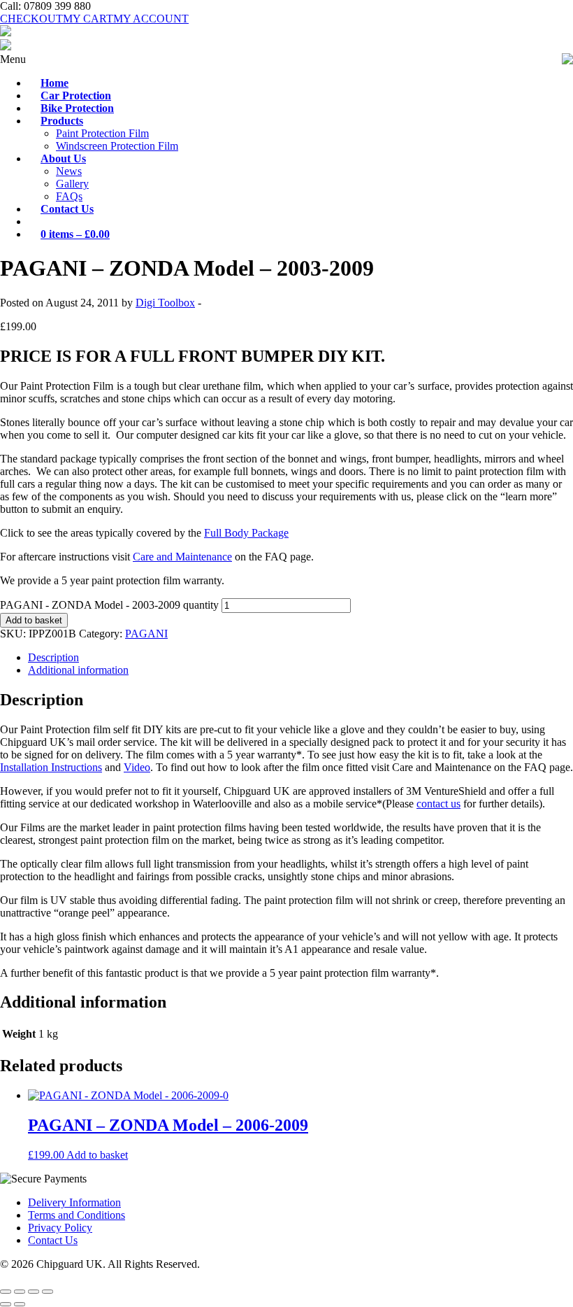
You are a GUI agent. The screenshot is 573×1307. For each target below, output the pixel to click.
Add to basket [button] (97, 1155)
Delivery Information (74, 1202)
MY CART (88, 18)
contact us (438, 804)
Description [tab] (53, 657)
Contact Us (53, 1240)
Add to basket (34, 620)
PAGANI (146, 634)
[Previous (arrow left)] (5, 1304)
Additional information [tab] (78, 670)
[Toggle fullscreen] (19, 1292)
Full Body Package (246, 533)
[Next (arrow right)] (19, 1304)
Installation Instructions (51, 767)
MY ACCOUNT (151, 18)
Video (137, 767)
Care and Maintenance (182, 557)
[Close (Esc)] (47, 1292)
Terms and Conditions (76, 1215)
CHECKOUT (31, 18)
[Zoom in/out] (5, 1292)
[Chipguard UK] (5, 32)
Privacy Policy (60, 1228)
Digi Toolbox (165, 303)
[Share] (33, 1292)
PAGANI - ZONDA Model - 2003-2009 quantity (109, 605)
